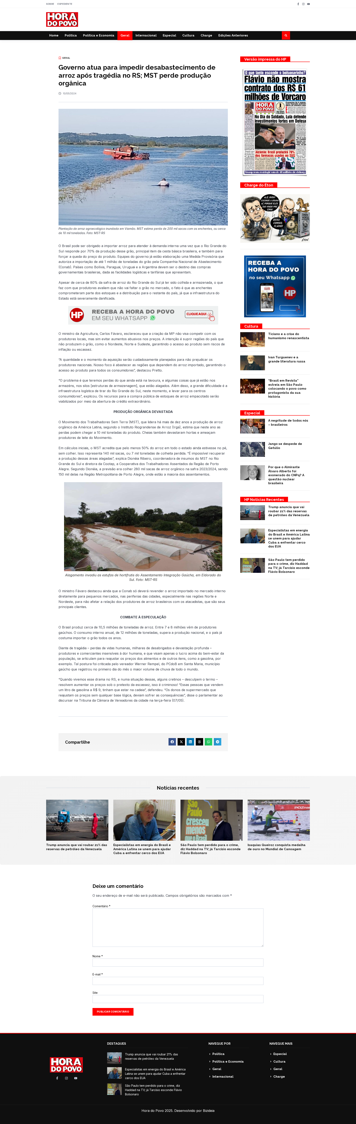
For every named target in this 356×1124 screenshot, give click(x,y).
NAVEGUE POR (219, 1043)
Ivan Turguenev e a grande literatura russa (286, 359)
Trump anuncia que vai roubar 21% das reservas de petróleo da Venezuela (288, 511)
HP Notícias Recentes (264, 499)
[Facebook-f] (298, 4)
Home (54, 35)
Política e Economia (98, 35)
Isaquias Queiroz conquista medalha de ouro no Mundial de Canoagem (277, 847)
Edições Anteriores (233, 35)
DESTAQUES (116, 1043)
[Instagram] (303, 4)
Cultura (188, 35)
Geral (125, 35)
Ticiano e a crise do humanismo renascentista (288, 336)
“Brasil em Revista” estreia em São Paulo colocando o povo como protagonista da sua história (287, 388)
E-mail (98, 974)
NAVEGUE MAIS (281, 1043)
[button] (286, 35)
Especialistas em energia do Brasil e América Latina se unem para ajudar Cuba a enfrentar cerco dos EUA (289, 538)
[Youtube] (308, 4)
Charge (206, 35)
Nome (98, 956)
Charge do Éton (258, 185)
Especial (169, 35)
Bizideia (208, 1111)
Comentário (101, 906)
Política (71, 35)
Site (95, 992)
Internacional (146, 35)
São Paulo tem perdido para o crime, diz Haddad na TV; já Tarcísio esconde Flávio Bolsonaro (289, 566)
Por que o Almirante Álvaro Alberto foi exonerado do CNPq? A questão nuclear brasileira (286, 475)
